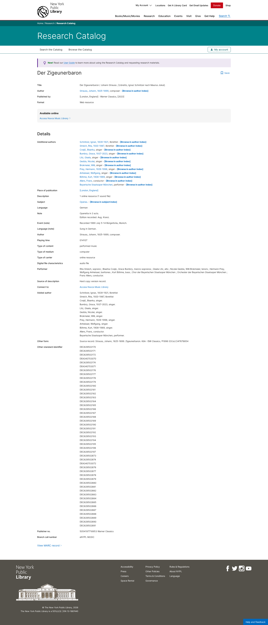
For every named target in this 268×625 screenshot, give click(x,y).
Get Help (209, 16)
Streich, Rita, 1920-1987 (92, 145)
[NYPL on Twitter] (235, 568)
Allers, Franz (86, 180)
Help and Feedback (256, 622)
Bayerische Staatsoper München (96, 184)
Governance (151, 580)
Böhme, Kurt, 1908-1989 (92, 177)
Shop (228, 5)
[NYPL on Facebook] (228, 568)
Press (123, 571)
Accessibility (127, 566)
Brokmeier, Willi (87, 165)
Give (198, 16)
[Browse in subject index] (103, 202)
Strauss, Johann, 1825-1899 (94, 90)
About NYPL (176, 571)
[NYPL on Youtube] (249, 568)
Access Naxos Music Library (94, 287)
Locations (160, 5)
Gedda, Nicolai (87, 161)
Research (149, 16)
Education (165, 16)
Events (178, 16)
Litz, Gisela (85, 157)
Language (175, 576)
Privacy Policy (152, 566)
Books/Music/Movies (127, 16)
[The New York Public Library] (50, 10)
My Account (142, 5)
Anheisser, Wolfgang (90, 173)
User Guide (69, 62)
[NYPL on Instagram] (242, 568)
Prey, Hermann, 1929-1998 (93, 169)
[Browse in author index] (135, 90)
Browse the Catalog (80, 49)
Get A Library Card (177, 5)
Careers (125, 576)
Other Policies (152, 571)
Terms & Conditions (155, 576)
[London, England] (89, 190)
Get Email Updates (198, 5)
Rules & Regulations (179, 566)
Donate (217, 5)
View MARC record (48, 545)
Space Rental (127, 580)
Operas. (84, 202)
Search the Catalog (51, 49)
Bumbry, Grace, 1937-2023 (93, 153)
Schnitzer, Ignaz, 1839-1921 (94, 142)
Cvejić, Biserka (87, 149)
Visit (189, 16)
